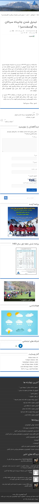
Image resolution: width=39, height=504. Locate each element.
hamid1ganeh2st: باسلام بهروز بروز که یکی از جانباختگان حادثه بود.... (19, 460)
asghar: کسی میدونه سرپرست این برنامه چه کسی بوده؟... (18, 472)
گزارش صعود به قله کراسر (32, 415)
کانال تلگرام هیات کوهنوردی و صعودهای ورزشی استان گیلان (22, 434)
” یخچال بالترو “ (34, 393)
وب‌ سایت (34, 169)
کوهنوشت (36, 443)
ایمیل (35, 162)
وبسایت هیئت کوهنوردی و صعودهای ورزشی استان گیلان (23, 449)
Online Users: (32, 358)
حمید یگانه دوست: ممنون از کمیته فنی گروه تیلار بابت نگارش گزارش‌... (17, 485)
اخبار (27, 15)
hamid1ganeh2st (30, 31)
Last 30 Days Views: (28, 364)
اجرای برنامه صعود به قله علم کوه (30, 412)
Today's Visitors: (30, 360)
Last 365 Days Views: (26, 367)
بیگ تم (25, 499)
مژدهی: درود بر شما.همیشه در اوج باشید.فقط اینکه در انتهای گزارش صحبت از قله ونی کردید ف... (17, 478)
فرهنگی (33, 15)
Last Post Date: (33, 369)
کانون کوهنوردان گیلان (32, 437)
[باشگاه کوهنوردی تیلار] (19, 5)
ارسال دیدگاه (32, 33)
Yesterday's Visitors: (28, 362)
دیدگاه (34, 137)
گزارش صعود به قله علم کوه (31, 403)
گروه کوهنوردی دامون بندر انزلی (30, 446)
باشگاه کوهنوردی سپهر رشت (31, 428)
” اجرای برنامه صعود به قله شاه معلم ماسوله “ (26, 399)
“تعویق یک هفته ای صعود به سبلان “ (28, 390)
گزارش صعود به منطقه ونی (31, 406)
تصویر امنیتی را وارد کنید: (30, 183)
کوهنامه (36, 440)
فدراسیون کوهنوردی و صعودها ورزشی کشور (26, 431)
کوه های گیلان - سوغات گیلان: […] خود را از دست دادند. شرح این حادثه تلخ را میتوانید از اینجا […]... (20, 467)
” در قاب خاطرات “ (27, 300)
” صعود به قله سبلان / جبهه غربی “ (29, 387)
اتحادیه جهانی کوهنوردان (32, 425)
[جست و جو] (6, 197)
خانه (38, 15)
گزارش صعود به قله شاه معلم (30, 409)
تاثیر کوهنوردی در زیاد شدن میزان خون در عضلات (25, 115)
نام (35, 155)
